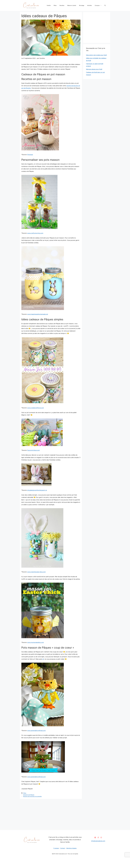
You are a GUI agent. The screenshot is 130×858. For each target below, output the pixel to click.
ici (43, 659)
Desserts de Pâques (28, 794)
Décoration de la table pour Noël (96, 55)
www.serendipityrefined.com (36, 730)
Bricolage (81, 5)
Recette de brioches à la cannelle (32, 796)
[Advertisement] (96, 27)
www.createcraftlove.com (35, 408)
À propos (97, 5)
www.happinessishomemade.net (37, 314)
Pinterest (30, 154)
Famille (49, 5)
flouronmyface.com (33, 450)
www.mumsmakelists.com (35, 642)
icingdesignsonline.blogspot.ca (37, 490)
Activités (89, 5)
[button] (105, 5)
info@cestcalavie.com (98, 841)
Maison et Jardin (71, 5)
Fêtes (55, 5)
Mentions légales (71, 848)
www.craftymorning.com (35, 233)
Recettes (62, 5)
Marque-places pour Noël (94, 69)
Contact (62, 848)
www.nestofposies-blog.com (36, 572)
